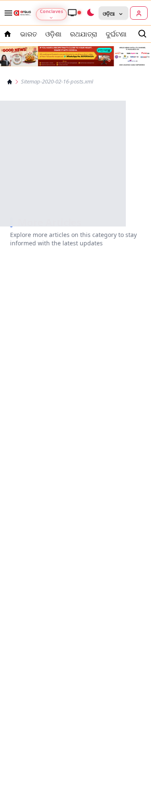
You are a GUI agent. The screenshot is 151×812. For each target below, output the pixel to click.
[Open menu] (6, 13)
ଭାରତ (28, 34)
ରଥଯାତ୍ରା (83, 34)
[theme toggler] (90, 13)
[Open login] (139, 13)
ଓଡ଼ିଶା (53, 34)
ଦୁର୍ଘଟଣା (116, 34)
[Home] (10, 82)
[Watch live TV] (74, 12)
